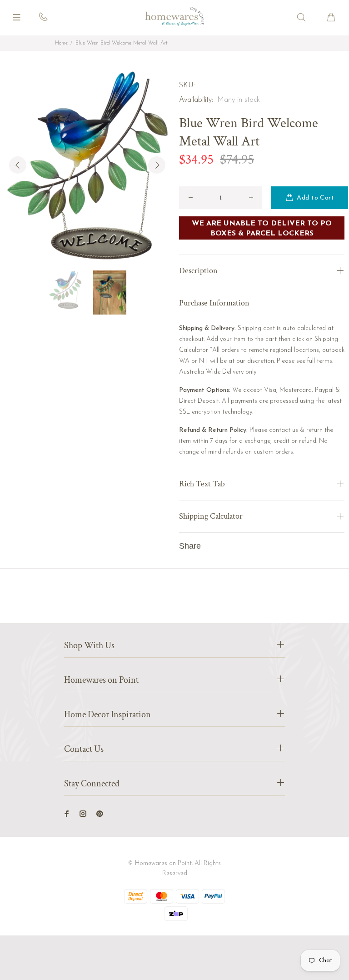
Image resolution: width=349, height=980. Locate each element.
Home (61, 43)
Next (156, 165)
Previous (17, 165)
